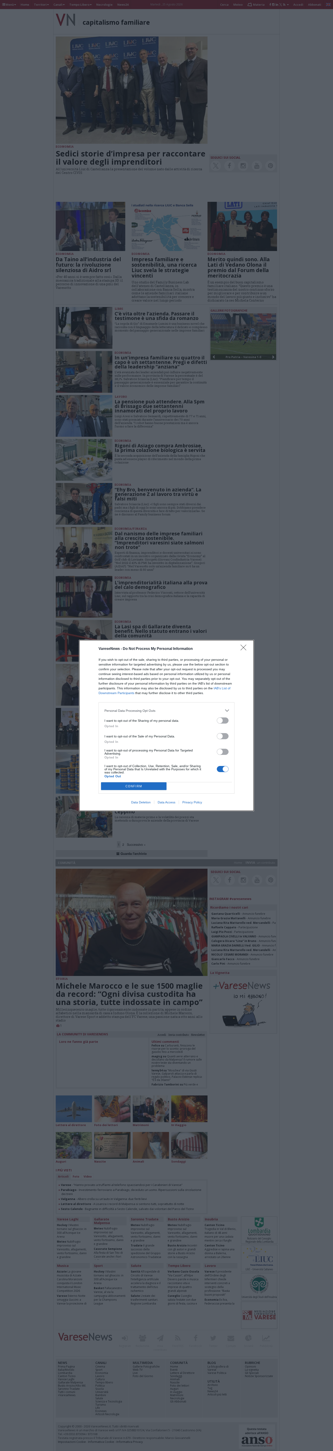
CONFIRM (133, 786)
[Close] (245, 649)
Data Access (166, 802)
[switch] (223, 720)
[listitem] (166, 710)
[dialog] (166, 725)
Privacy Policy (192, 802)
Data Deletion (141, 802)
